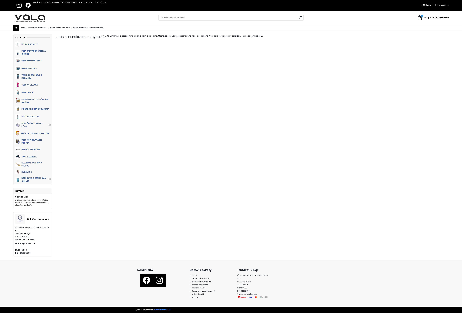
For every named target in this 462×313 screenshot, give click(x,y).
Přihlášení (427, 5)
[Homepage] (16, 28)
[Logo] (29, 18)
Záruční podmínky (80, 27)
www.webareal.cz (162, 310)
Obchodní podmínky (37, 27)
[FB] (28, 2)
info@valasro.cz (26, 243)
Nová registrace (442, 5)
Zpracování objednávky (59, 27)
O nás (23, 27)
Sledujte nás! (21, 197)
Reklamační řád (96, 27)
